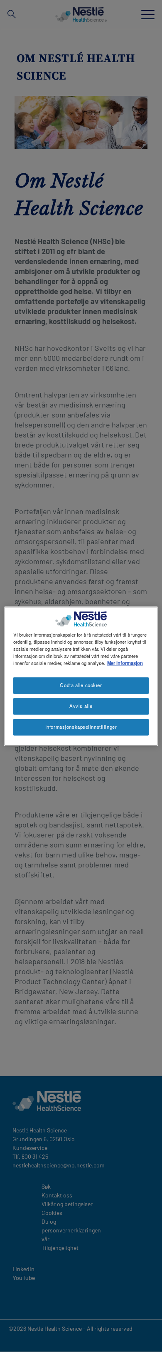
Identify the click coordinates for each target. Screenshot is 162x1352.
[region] (81, 676)
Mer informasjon (125, 663)
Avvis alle (81, 705)
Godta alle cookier (81, 685)
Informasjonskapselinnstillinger (81, 726)
